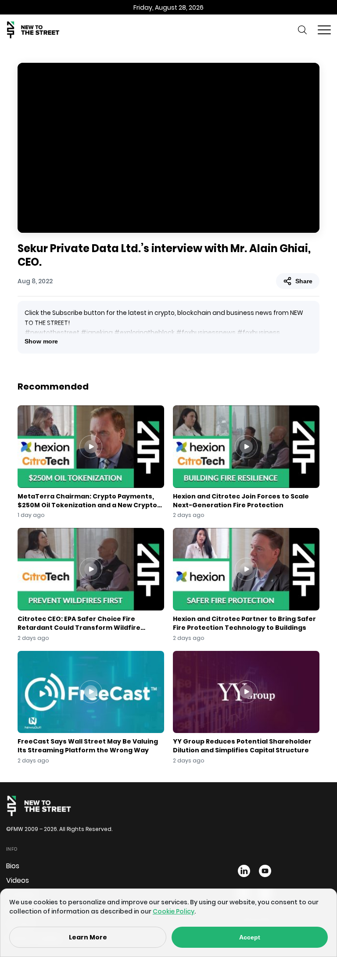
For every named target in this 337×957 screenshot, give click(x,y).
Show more (41, 341)
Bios (12, 866)
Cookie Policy (173, 911)
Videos (17, 880)
